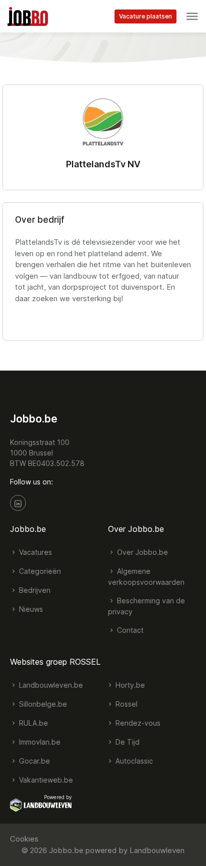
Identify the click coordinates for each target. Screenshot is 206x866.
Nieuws (30, 609)
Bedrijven (33, 590)
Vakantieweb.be (45, 780)
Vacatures (34, 552)
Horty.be (129, 685)
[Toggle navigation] (192, 16)
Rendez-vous (137, 723)
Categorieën (39, 571)
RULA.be (32, 723)
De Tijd (127, 742)
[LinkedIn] (18, 503)
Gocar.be (33, 761)
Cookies (24, 839)
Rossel (126, 704)
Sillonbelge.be (42, 704)
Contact (129, 630)
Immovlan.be (38, 742)
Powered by (58, 797)
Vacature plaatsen (145, 16)
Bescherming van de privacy (146, 606)
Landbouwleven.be (50, 685)
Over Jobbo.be (141, 552)
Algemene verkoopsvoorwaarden (146, 576)
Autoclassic (133, 761)
